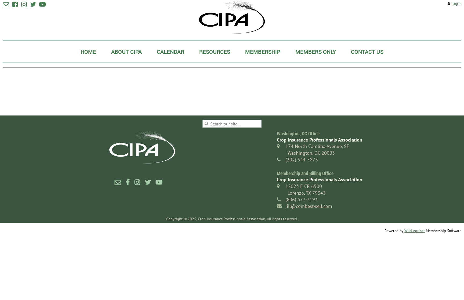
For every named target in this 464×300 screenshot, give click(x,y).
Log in (456, 3)
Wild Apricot (414, 230)
